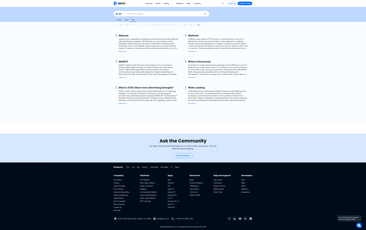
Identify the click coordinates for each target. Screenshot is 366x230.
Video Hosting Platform (148, 195)
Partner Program (119, 186)
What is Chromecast (199, 61)
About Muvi (118, 180)
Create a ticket (245, 3)
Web (169, 180)
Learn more (122, 51)
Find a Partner (119, 189)
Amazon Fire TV (173, 201)
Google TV (171, 192)
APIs (242, 180)
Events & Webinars (196, 183)
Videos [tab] (126, 20)
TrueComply (154, 167)
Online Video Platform (148, 198)
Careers (116, 183)
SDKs (243, 183)
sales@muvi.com (163, 219)
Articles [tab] (119, 20)
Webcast (123, 35)
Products (149, 3)
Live (133, 167)
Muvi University (119, 204)
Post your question (183, 155)
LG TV (170, 198)
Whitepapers (194, 186)
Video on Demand (146, 186)
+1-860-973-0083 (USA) (184, 219)
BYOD (243, 186)
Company (197, 3)
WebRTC (123, 61)
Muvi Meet (164, 167)
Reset (199, 25)
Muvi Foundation (119, 201)
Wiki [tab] (133, 20)
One (127, 167)
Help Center (218, 180)
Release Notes (219, 189)
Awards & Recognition (121, 192)
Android (170, 183)
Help (188, 3)
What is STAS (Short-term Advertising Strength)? (146, 87)
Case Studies (194, 189)
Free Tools (193, 192)
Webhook (193, 35)
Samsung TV (172, 195)
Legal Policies (119, 198)
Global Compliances (121, 195)
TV (171, 167)
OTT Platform (145, 180)
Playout (144, 167)
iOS (169, 186)
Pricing (166, 3)
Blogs (192, 180)
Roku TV (171, 204)
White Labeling (196, 87)
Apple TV (171, 189)
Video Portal (218, 192)
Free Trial (232, 3)
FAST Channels (145, 201)
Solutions (179, 3)
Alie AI (158, 3)
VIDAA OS (171, 207)
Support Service (219, 186)
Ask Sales (117, 210)
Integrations (245, 192)
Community (218, 183)
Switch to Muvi (195, 195)
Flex (138, 167)
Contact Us (118, 207)
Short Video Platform (147, 183)
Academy (143, 189)
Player (177, 167)
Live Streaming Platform (148, 192)
